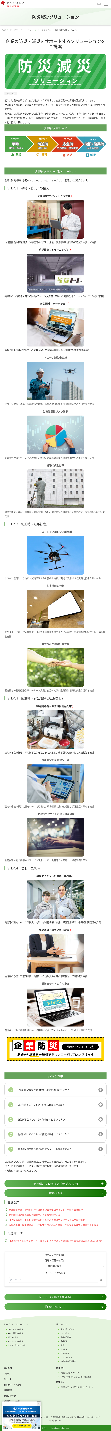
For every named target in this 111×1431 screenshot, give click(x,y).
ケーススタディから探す (17, 1345)
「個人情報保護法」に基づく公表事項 (43, 1417)
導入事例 (8, 1367)
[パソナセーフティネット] (55, 953)
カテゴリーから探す (15, 1329)
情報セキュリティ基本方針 (73, 1417)
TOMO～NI (65, 1353)
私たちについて (63, 1324)
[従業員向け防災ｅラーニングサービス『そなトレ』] (55, 273)
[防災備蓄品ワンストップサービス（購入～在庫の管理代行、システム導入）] (55, 729)
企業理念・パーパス (68, 1329)
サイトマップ (55, 1421)
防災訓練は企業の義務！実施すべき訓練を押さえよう (36, 1215)
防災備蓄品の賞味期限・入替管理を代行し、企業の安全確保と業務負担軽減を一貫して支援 (50, 242)
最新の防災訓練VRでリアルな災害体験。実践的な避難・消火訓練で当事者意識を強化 (47, 350)
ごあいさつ (65, 1333)
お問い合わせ (98, 4)
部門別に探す (13, 1337)
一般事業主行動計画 (68, 1361)
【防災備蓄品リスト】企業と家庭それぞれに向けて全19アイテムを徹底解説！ (48, 1220)
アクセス (64, 1349)
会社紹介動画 (66, 1337)
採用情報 (8, 1390)
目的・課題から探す (15, 1333)
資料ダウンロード (57, 1306)
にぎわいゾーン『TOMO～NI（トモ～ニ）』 (77, 1387)
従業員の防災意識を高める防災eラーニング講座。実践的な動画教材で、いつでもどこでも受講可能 (54, 296)
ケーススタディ (44, 30)
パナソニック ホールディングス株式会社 (76, 1376)
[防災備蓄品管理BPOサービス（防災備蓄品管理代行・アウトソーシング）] (55, 219)
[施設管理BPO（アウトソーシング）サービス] (55, 899)
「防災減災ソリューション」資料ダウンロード (55, 1183)
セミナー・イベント (13, 1384)
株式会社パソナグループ (70, 1373)
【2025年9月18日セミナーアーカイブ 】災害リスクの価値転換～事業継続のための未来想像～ (56, 1240)
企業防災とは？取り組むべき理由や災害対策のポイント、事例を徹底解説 (46, 1210)
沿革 (62, 1345)
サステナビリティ (67, 1357)
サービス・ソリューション (21, 30)
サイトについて (93, 1417)
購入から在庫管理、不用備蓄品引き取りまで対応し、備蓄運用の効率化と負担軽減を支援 (49, 752)
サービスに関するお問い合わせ (58, 1297)
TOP (4, 30)
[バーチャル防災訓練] (55, 327)
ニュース (8, 1378)
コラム (7, 1373)
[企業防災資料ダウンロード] (55, 1049)
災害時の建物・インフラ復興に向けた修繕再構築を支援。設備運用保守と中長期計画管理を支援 (52, 922)
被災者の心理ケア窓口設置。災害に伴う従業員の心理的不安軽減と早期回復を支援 (45, 976)
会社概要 (64, 1341)
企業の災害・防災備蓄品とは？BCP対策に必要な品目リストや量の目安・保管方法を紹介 (53, 1225)
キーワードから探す (15, 1341)
